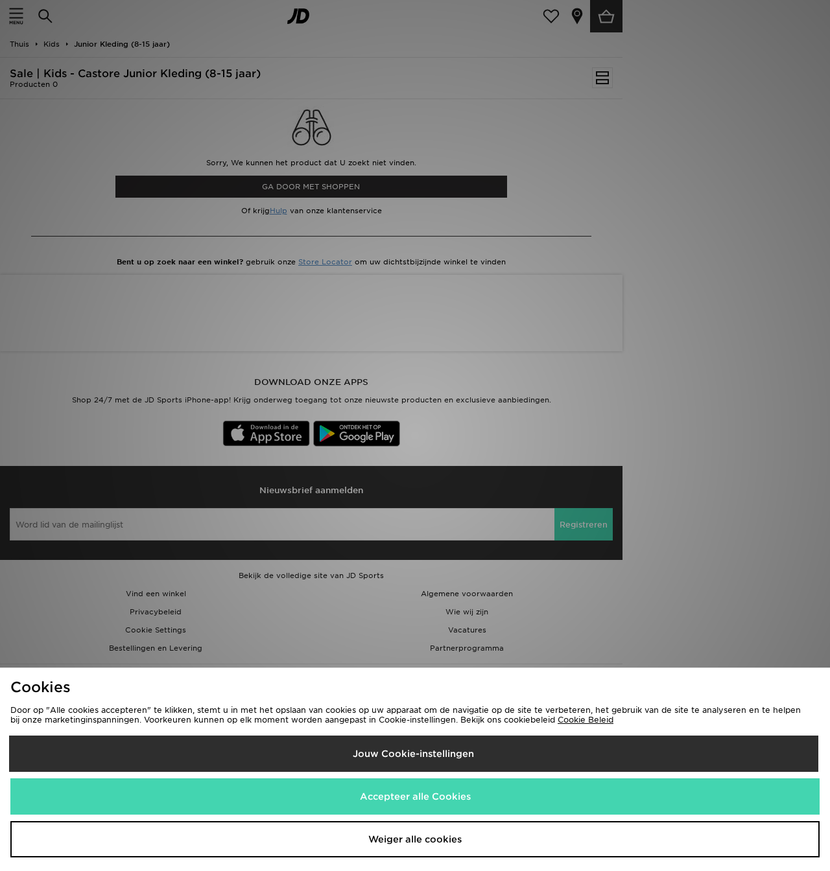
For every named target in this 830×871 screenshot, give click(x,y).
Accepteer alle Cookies (415, 796)
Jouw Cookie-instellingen (413, 754)
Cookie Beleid (585, 720)
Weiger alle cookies (415, 839)
